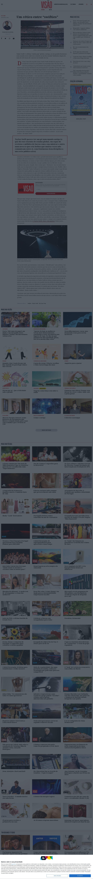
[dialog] (46, 867)
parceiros (14, 864)
